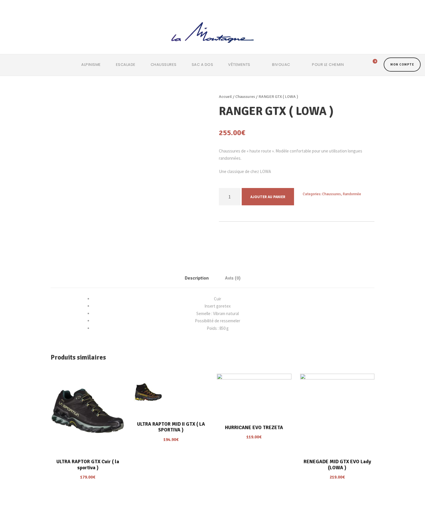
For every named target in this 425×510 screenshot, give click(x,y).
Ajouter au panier (267, 196)
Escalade (126, 64)
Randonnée (352, 194)
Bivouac (281, 64)
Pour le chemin (328, 64)
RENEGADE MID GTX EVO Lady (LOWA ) (337, 464)
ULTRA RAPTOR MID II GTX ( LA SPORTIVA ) (171, 427)
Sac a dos (202, 64)
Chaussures (164, 64)
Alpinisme (91, 64)
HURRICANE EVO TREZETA (254, 428)
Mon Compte (402, 64)
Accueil (225, 96)
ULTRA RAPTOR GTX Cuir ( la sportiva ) (87, 464)
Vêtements (239, 64)
